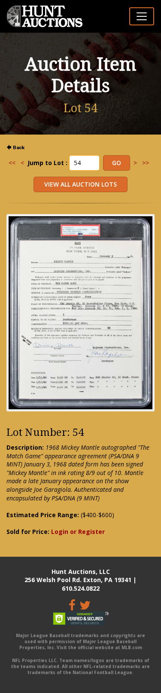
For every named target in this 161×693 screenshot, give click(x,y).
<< (12, 163)
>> (145, 163)
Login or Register (78, 531)
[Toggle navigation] (141, 16)
